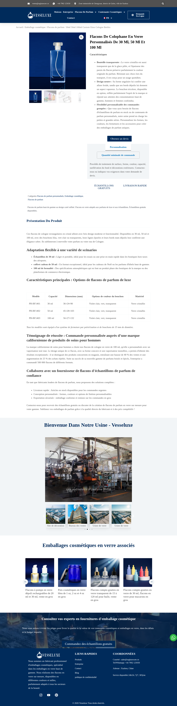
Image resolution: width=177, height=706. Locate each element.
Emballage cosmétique (35, 27)
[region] (33, 687)
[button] (163, 4)
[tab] (118, 147)
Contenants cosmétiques (110, 12)
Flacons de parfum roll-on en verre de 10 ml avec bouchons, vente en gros (104, 593)
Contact (71, 18)
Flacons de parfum (84, 12)
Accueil (19, 27)
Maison (57, 12)
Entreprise (68, 12)
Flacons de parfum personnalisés (50, 196)
